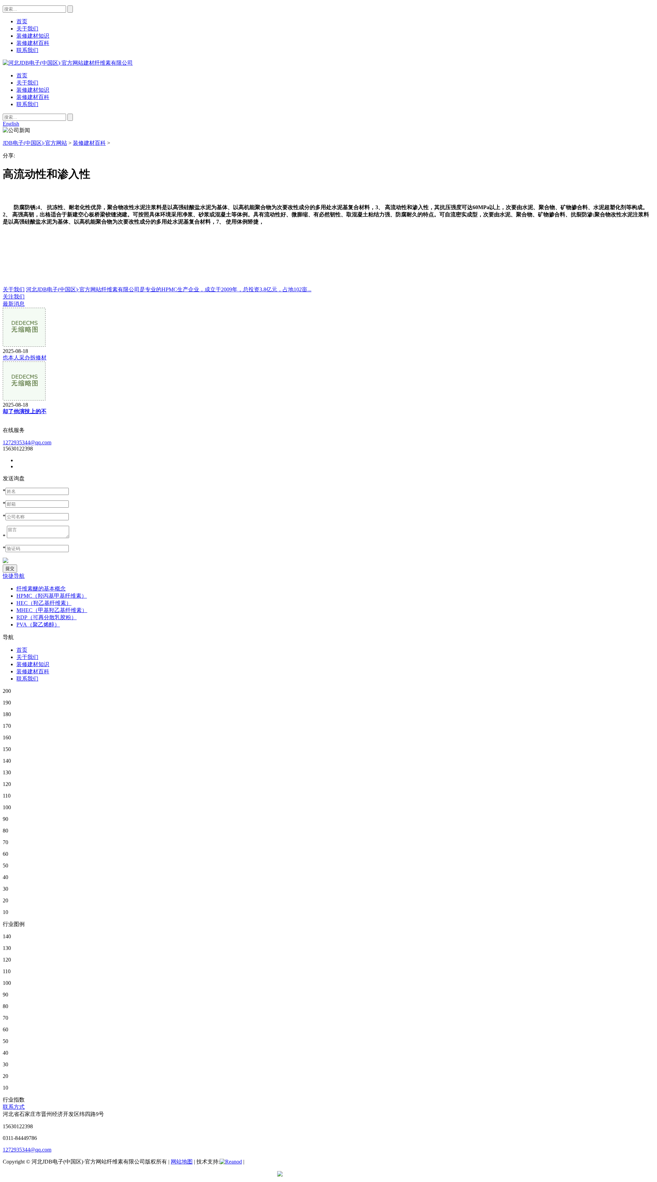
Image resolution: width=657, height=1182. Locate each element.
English (11, 124)
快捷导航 (14, 576)
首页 (21, 75)
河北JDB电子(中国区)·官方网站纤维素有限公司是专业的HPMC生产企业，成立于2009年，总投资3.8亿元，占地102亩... (168, 289)
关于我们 (27, 83)
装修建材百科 (32, 97)
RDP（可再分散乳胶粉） (46, 617)
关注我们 (14, 297)
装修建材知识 (32, 90)
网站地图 (182, 1162)
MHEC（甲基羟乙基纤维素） (51, 610)
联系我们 (27, 104)
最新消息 (14, 304)
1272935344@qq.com (27, 442)
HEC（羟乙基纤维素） (44, 603)
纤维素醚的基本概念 (41, 589)
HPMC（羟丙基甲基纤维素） (51, 596)
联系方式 (14, 1107)
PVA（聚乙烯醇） (38, 624)
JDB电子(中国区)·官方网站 (35, 143)
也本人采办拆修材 (25, 357)
